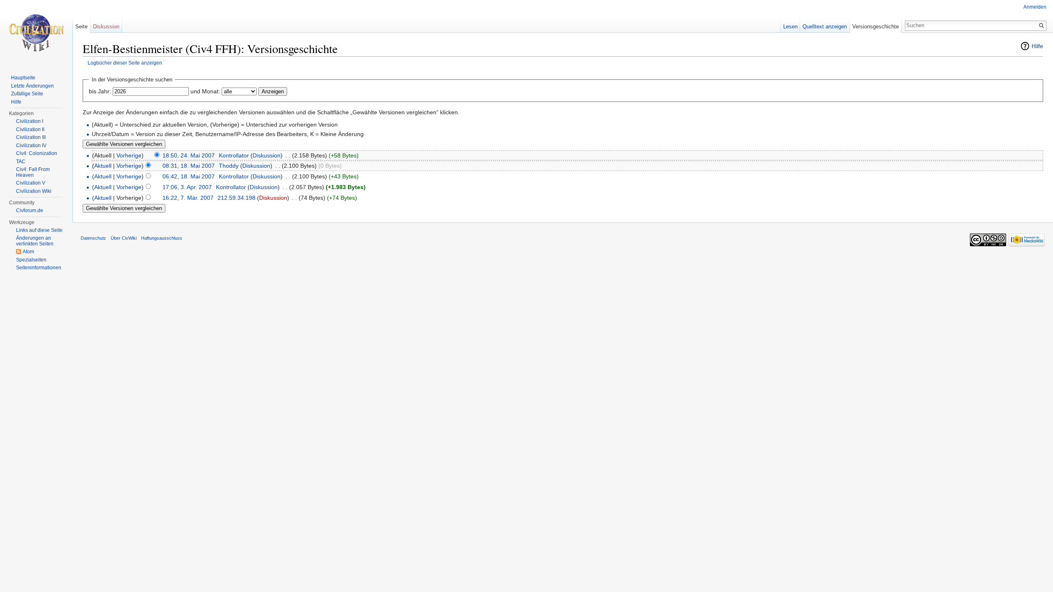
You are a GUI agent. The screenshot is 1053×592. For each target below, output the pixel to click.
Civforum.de (29, 210)
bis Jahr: (100, 91)
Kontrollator (234, 155)
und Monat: (205, 91)
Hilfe (1037, 46)
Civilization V (30, 183)
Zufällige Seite (27, 94)
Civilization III (31, 137)
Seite (81, 26)
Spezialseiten (31, 260)
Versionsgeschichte (875, 26)
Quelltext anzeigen (825, 26)
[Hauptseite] (36, 33)
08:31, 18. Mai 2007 (188, 165)
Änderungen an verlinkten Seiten (34, 241)
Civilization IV (31, 145)
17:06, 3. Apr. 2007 (187, 187)
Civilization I (29, 121)
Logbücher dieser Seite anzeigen (125, 62)
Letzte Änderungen (32, 86)
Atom (28, 251)
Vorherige (128, 155)
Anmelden (1034, 7)
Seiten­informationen (38, 268)
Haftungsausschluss (161, 238)
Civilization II (30, 129)
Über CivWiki (124, 238)
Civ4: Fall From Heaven (33, 172)
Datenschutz (93, 238)
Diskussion (267, 155)
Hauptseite (23, 78)
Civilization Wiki (33, 191)
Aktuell (102, 165)
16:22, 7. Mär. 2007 (187, 197)
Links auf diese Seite (39, 230)
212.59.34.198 (236, 197)
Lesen (790, 26)
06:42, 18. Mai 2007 (188, 176)
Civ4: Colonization (36, 153)
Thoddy (229, 165)
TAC (21, 161)
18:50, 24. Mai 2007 (188, 155)
